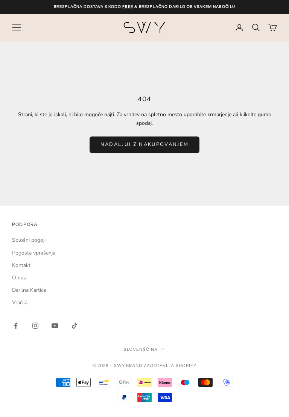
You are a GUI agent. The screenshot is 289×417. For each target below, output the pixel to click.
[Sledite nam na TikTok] (74, 325)
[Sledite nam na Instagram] (35, 325)
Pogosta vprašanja (33, 252)
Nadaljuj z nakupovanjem (144, 144)
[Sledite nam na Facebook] (16, 325)
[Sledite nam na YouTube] (55, 325)
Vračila (19, 302)
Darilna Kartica (29, 290)
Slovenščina (141, 349)
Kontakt (21, 265)
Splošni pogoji (29, 240)
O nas (19, 277)
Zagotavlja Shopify (170, 365)
